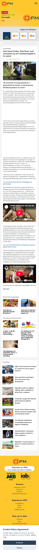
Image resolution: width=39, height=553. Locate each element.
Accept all (19, 542)
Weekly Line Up (19, 510)
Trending (5, 362)
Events (19, 505)
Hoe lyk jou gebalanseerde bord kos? (9, 311)
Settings (19, 548)
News (19, 521)
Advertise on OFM (19, 487)
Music (19, 507)
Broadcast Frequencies (19, 494)
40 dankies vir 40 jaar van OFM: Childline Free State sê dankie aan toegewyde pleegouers (27, 335)
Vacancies (19, 492)
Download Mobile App (19, 523)
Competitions (19, 503)
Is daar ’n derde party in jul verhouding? (9, 332)
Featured (19, 519)
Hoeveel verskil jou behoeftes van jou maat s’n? (28, 311)
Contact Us (19, 489)
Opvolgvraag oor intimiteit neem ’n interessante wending (10, 353)
